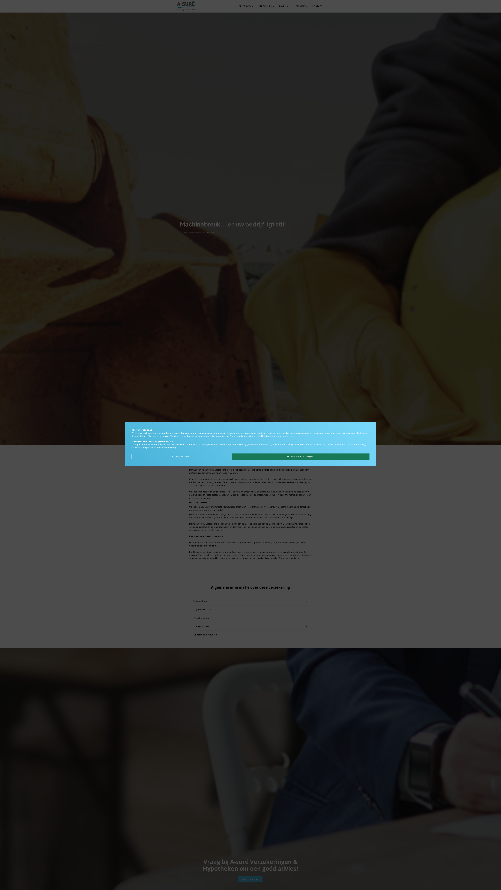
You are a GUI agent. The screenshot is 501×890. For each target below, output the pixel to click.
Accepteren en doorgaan (302, 456)
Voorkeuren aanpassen (180, 456)
